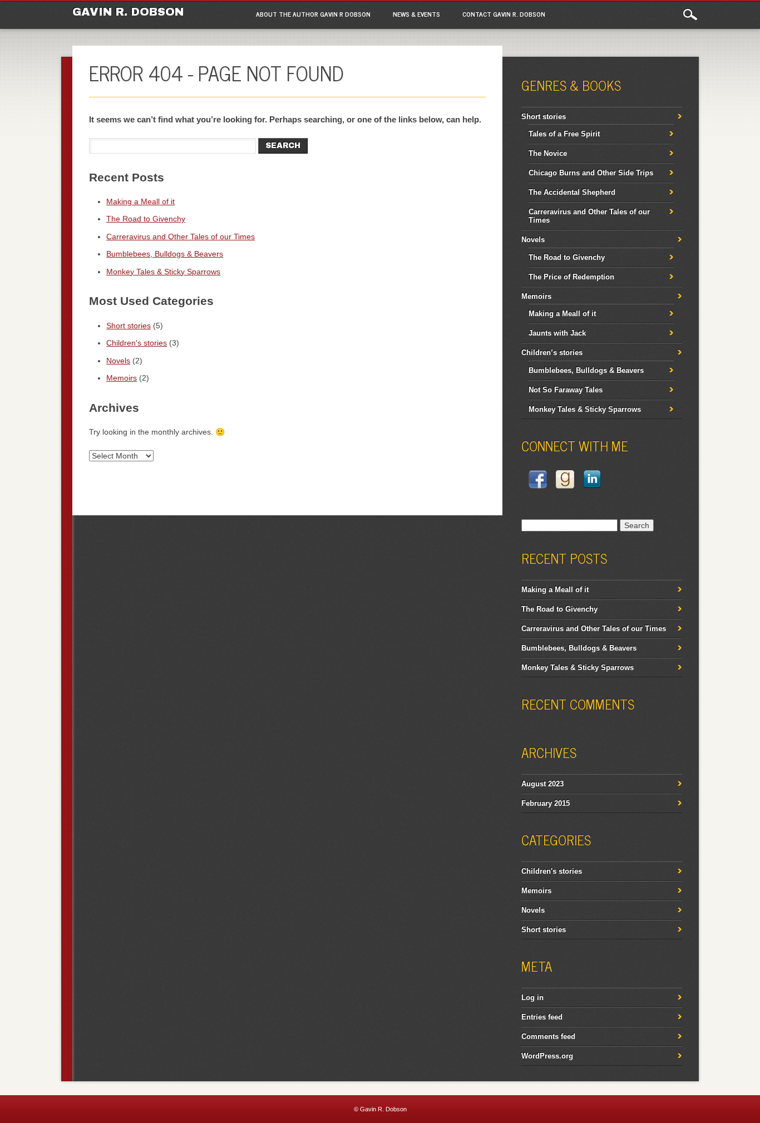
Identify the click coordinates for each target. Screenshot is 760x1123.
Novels (118, 360)
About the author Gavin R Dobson (313, 13)
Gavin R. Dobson (128, 12)
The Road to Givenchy (145, 218)
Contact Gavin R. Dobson (503, 13)
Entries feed (541, 1017)
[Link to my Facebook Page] (538, 481)
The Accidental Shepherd (572, 192)
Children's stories (136, 342)
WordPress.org (547, 1056)
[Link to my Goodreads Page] (565, 481)
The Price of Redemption (571, 277)
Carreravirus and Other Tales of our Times (180, 236)
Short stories (128, 325)
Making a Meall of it (140, 201)
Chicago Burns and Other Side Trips (591, 173)
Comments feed (548, 1036)
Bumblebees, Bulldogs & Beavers (164, 253)
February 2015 (545, 803)
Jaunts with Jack (557, 333)
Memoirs (121, 377)
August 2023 (542, 784)
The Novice (548, 153)
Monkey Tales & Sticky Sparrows (163, 271)
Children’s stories (552, 352)
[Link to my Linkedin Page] (592, 480)
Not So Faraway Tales (566, 390)
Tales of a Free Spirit (564, 134)
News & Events (416, 13)
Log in (532, 997)
